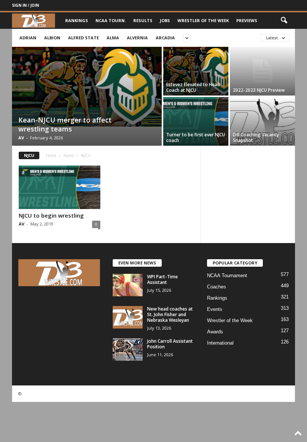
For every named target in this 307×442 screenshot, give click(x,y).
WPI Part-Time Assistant (162, 279)
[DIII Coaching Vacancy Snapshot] (262, 121)
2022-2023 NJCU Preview (259, 90)
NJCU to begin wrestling (51, 215)
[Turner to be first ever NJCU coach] (195, 121)
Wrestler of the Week (203, 20)
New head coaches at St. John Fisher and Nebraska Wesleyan (170, 314)
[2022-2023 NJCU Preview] (262, 71)
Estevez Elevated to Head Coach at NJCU (193, 87)
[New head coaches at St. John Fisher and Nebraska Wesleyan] (128, 317)
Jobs (165, 20)
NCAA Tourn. (110, 20)
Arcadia (165, 37)
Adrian (27, 37)
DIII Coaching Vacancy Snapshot (256, 137)
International (220, 343)
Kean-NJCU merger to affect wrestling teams (65, 124)
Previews (246, 20)
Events (214, 309)
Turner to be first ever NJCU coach (195, 137)
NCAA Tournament (227, 275)
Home (51, 155)
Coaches (216, 287)
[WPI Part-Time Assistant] (128, 285)
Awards (215, 331)
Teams (68, 155)
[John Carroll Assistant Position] (128, 349)
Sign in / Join (25, 5)
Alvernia (137, 37)
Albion (52, 37)
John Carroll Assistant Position (170, 344)
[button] (284, 20)
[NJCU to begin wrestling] (59, 187)
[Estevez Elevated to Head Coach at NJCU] (195, 71)
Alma (113, 37)
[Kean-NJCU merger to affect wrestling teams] (87, 87)
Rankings (76, 20)
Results (142, 20)
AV (21, 137)
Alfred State (83, 37)
